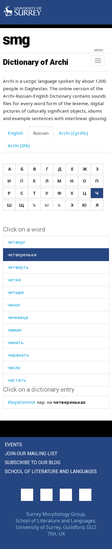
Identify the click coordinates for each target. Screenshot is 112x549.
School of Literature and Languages (51, 471)
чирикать (18, 355)
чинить (16, 342)
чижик (15, 330)
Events (13, 444)
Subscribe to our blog (32, 462)
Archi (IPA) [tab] (19, 145)
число (14, 367)
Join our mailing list (31, 453)
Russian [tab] (41, 133)
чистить (17, 380)
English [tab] (15, 133)
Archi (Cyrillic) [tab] (73, 133)
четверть (18, 267)
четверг (16, 242)
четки (14, 280)
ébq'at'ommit (22, 402)
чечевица (18, 317)
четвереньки (22, 254)
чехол (14, 305)
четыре (16, 292)
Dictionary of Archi (35, 62)
